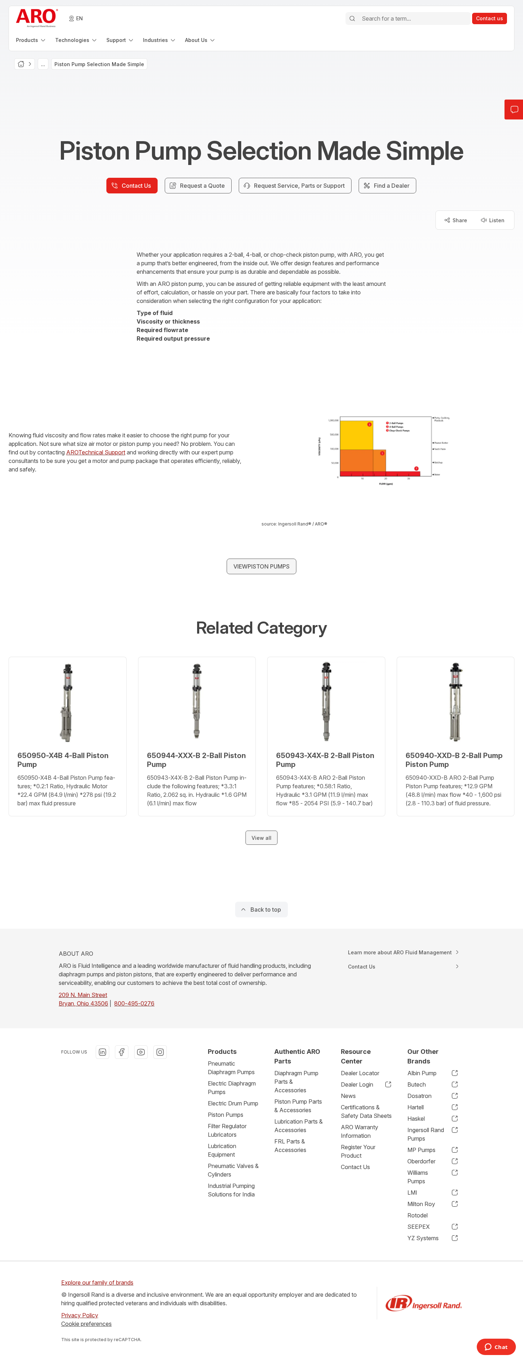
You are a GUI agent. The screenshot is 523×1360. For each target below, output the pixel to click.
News (348, 1095)
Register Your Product (358, 1151)
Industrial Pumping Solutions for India (231, 1190)
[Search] (352, 18)
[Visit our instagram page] (160, 1052)
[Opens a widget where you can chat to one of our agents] (496, 1347)
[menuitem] (31, 40)
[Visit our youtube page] (141, 1052)
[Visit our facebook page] (121, 1052)
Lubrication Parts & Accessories (298, 1126)
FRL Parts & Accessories (290, 1145)
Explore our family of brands (97, 1282)
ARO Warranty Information (359, 1131)
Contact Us (355, 1166)
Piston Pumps (225, 1114)
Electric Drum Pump (233, 1103)
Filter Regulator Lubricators (227, 1130)
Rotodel (417, 1215)
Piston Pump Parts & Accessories (298, 1106)
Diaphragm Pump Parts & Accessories (296, 1082)
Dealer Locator (360, 1073)
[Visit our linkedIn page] (102, 1052)
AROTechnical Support (95, 452)
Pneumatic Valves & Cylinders (233, 1170)
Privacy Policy (79, 1315)
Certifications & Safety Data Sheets (366, 1111)
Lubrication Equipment (222, 1150)
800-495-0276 (134, 1003)
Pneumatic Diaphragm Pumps (231, 1068)
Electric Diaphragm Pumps (232, 1087)
